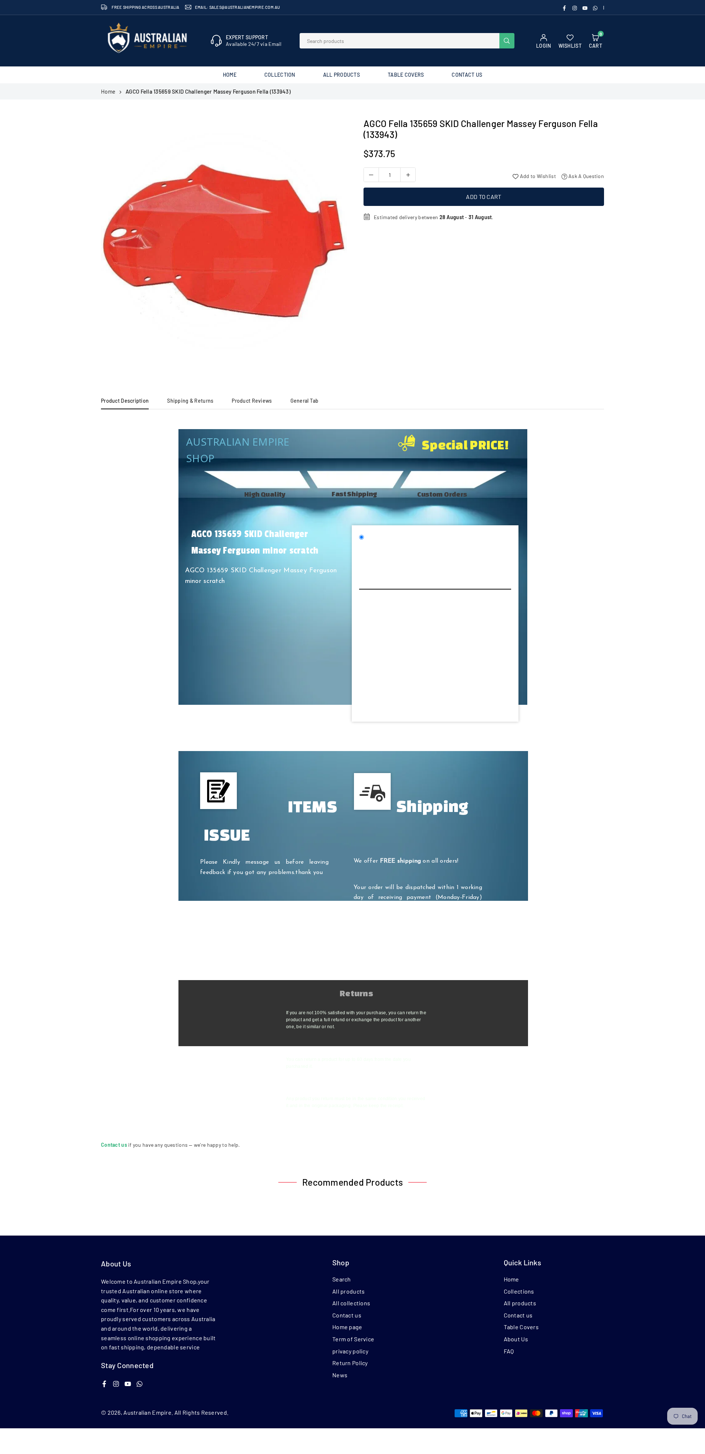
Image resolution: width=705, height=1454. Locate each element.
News (339, 1374)
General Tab (304, 401)
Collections (519, 1291)
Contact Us (467, 75)
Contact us (346, 1315)
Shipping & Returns (190, 401)
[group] (224, 241)
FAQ (509, 1351)
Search (341, 1279)
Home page (347, 1326)
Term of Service (353, 1338)
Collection (279, 75)
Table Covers (406, 75)
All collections (351, 1302)
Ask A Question (585, 176)
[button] (334, 243)
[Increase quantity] (408, 175)
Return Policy (350, 1362)
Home (229, 75)
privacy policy (350, 1351)
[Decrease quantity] (371, 175)
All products (348, 1291)
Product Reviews (252, 401)
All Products (341, 75)
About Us (516, 1338)
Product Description (125, 401)
